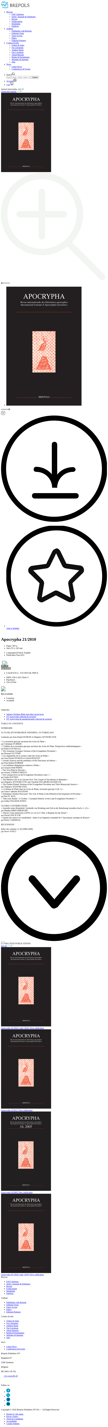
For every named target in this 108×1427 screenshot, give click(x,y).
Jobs (13, 62)
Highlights (16, 24)
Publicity (15, 26)
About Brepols (18, 55)
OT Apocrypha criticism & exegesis (21, 717)
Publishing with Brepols (22, 31)
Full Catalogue (18, 14)
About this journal (9, 91)
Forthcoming (17, 21)
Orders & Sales (18, 45)
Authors (9, 28)
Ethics (14, 38)
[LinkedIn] (8, 1405)
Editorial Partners (19, 40)
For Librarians (17, 48)
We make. (15, 1414)
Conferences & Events (21, 69)
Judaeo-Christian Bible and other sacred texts (25, 714)
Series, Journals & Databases (24, 17)
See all (4, 946)
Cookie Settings (12, 1424)
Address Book (18, 50)
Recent (14, 19)
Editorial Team (18, 33)
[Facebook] (8, 1392)
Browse (9, 12)
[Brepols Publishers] (15, 7)
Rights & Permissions (21, 57)
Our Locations (18, 52)
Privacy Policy (12, 1416)
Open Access (17, 36)
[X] (8, 1396)
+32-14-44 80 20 (11, 1376)
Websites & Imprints (20, 59)
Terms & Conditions (14, 1419)
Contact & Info (12, 43)
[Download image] (54, 521)
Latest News (17, 67)
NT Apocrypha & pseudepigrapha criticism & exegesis (29, 719)
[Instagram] (8, 1401)
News (8, 64)
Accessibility (11, 1421)
